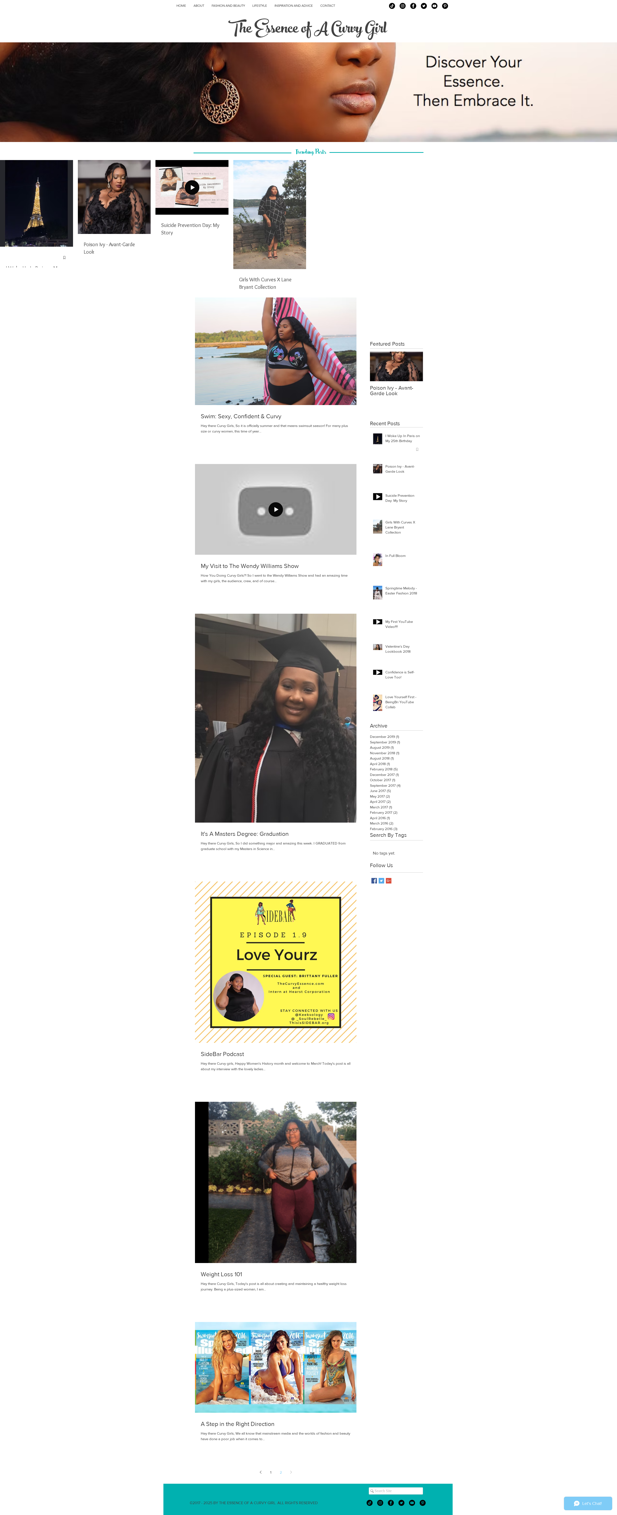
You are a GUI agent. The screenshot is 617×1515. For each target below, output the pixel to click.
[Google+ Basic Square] (388, 880)
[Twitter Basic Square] (381, 880)
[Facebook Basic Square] (374, 880)
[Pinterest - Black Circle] (445, 6)
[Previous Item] (378, 366)
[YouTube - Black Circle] (434, 6)
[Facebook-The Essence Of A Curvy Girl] (413, 6)
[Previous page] (260, 1472)
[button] (308, 92)
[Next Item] (415, 366)
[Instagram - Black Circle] (403, 6)
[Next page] (291, 1472)
